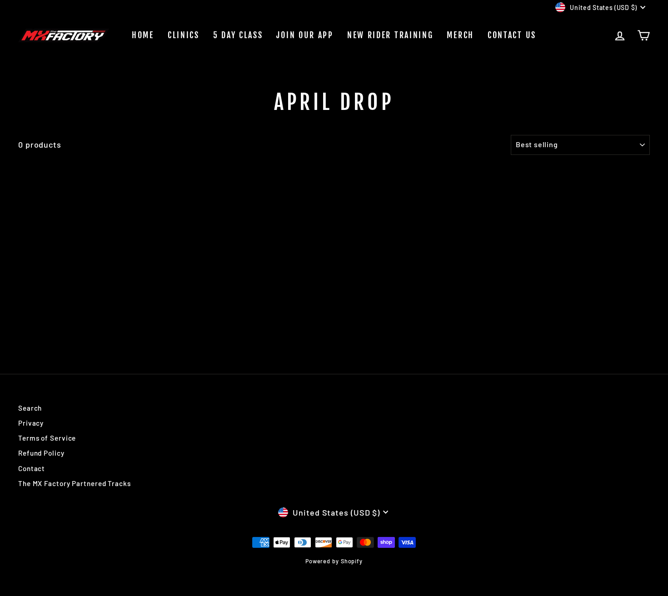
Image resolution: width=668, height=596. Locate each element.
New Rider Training (390, 35)
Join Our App (304, 35)
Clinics (183, 35)
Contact (31, 468)
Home (143, 35)
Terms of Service (47, 438)
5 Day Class (238, 35)
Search (30, 408)
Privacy (31, 423)
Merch (460, 35)
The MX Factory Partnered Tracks (74, 483)
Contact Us (512, 35)
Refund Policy (41, 453)
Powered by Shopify (334, 561)
